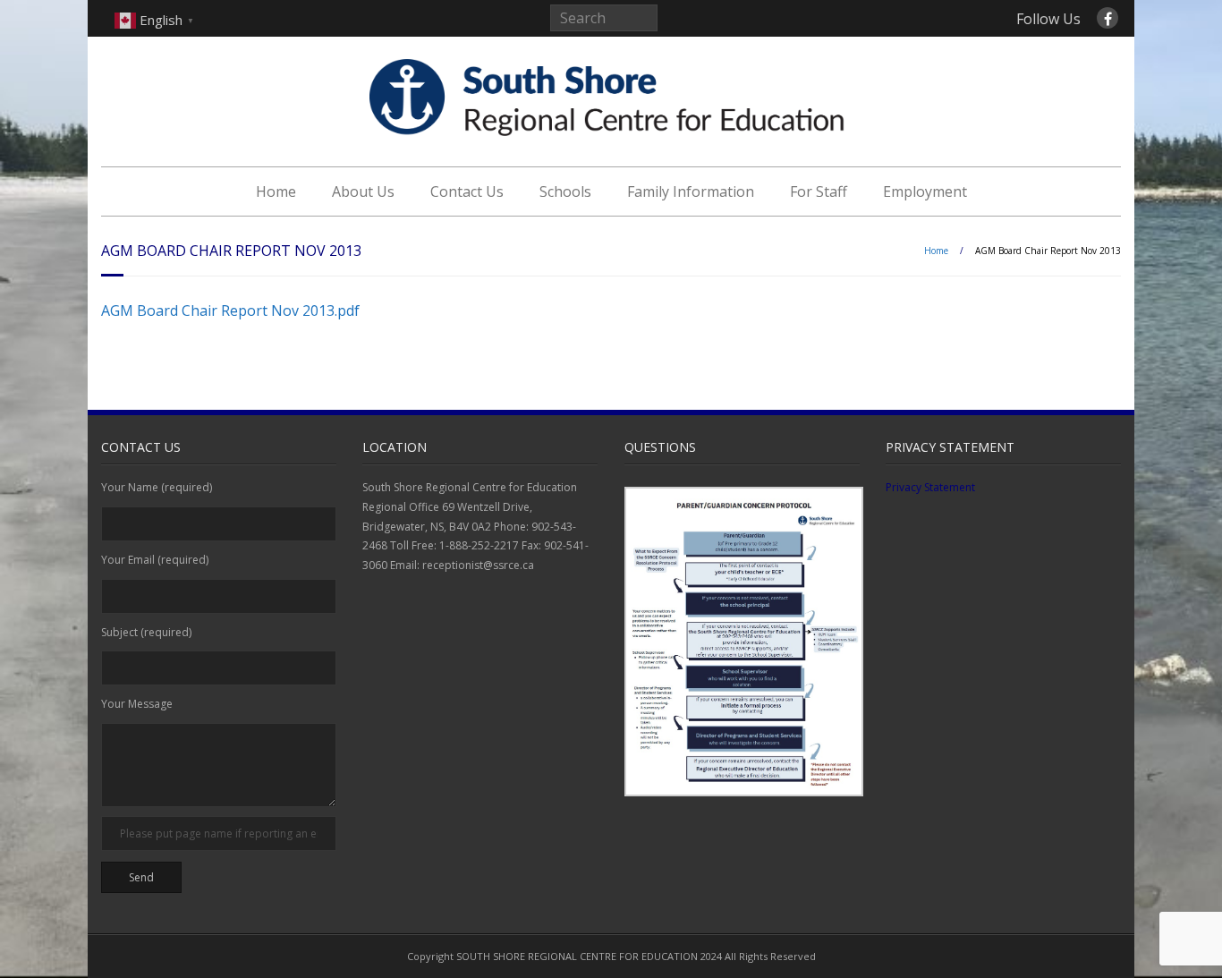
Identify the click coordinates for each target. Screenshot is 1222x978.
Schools (565, 191)
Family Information (690, 191)
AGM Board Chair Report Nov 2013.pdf (230, 310)
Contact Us (467, 191)
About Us (363, 191)
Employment (925, 191)
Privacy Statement (930, 487)
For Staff (818, 191)
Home (276, 191)
